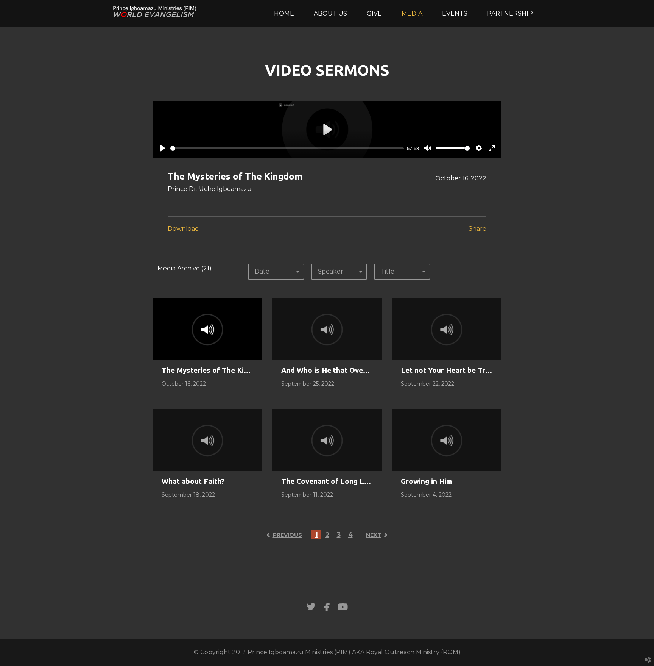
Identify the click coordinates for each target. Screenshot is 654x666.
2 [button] (327, 534)
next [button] (374, 535)
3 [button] (339, 534)
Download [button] (183, 228)
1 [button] (316, 534)
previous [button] (287, 535)
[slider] (287, 148)
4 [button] (350, 534)
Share (477, 228)
